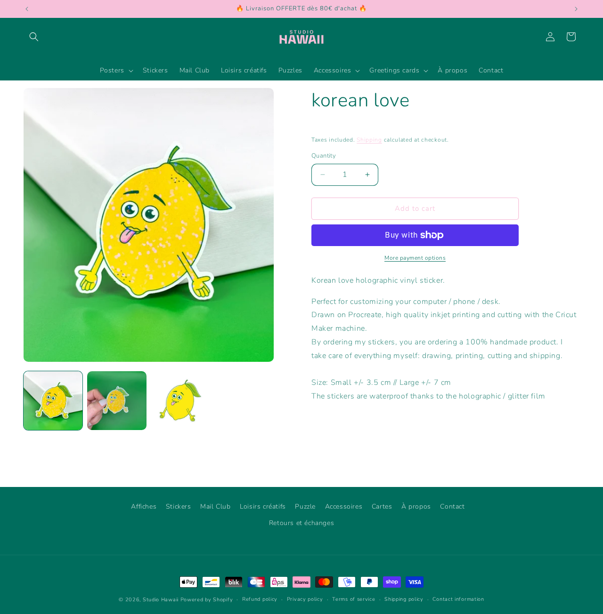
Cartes (382, 506)
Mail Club (215, 506)
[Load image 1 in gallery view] (53, 400)
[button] (34, 36)
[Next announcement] (576, 9)
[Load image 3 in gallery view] (180, 400)
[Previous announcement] (26, 9)
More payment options (415, 258)
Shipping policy (404, 599)
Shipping (369, 140)
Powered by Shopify (206, 599)
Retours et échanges (301, 522)
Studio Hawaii (161, 599)
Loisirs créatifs (263, 506)
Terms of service (353, 599)
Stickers (178, 506)
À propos (416, 506)
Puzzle (305, 506)
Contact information (458, 599)
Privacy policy (305, 599)
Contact (452, 506)
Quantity (323, 156)
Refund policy (259, 599)
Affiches (143, 506)
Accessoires (344, 506)
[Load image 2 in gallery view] (116, 400)
